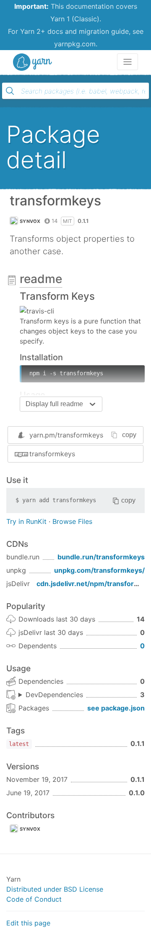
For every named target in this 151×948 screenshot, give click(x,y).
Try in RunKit (26, 521)
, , (50, 695)
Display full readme (54, 403)
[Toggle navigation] (127, 61)
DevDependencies (54, 694)
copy (129, 434)
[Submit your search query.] (10, 91)
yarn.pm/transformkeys (66, 435)
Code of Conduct (34, 899)
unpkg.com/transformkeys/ (99, 570)
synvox (30, 221)
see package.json (116, 708)
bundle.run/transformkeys (101, 557)
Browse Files (72, 521)
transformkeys (52, 454)
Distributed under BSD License (54, 889)
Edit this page (28, 923)
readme (41, 279)
